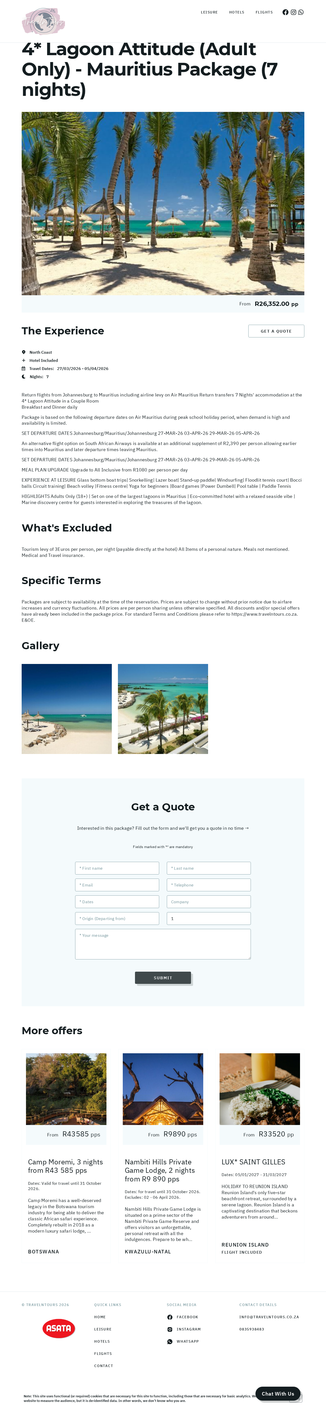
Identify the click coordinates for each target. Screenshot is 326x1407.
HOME (100, 1317)
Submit (163, 977)
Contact (103, 1366)
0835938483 (251, 1329)
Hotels (236, 12)
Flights (264, 12)
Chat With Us (278, 1393)
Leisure (209, 12)
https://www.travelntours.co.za (264, 614)
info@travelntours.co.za (269, 1317)
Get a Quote (276, 331)
